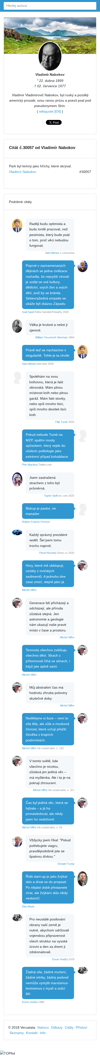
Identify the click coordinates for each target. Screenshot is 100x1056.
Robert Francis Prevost (36, 521)
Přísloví (81, 1027)
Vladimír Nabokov (50, 74)
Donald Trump (66, 863)
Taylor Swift (51, 495)
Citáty (69, 1027)
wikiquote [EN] (50, 111)
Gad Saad (28, 311)
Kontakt (32, 1033)
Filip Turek (61, 421)
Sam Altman (52, 252)
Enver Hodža (60, 959)
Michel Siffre (29, 589)
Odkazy (57, 1027)
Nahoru (43, 1027)
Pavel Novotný (48, 552)
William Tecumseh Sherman (51, 337)
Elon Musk (28, 906)
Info (43, 1033)
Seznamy (16, 1033)
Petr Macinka (30, 464)
